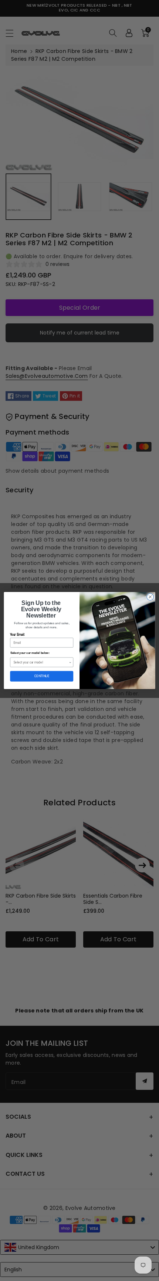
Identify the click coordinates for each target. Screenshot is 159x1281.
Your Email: (17, 635)
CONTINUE (41, 676)
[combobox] (41, 662)
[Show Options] (70, 662)
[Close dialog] (150, 596)
